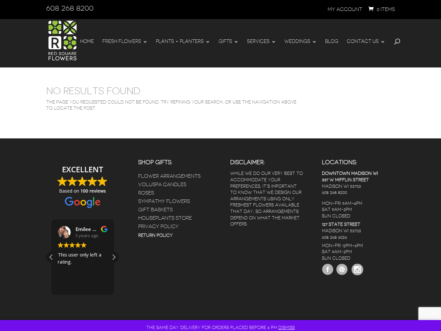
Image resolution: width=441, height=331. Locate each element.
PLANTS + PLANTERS (180, 41)
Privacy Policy (158, 226)
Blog (331, 41)
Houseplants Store (165, 218)
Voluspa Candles (162, 184)
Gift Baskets (155, 209)
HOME (87, 41)
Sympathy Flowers (164, 201)
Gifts (225, 41)
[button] (113, 257)
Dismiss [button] (286, 327)
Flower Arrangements (169, 176)
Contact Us (363, 41)
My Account (345, 9)
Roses (146, 193)
